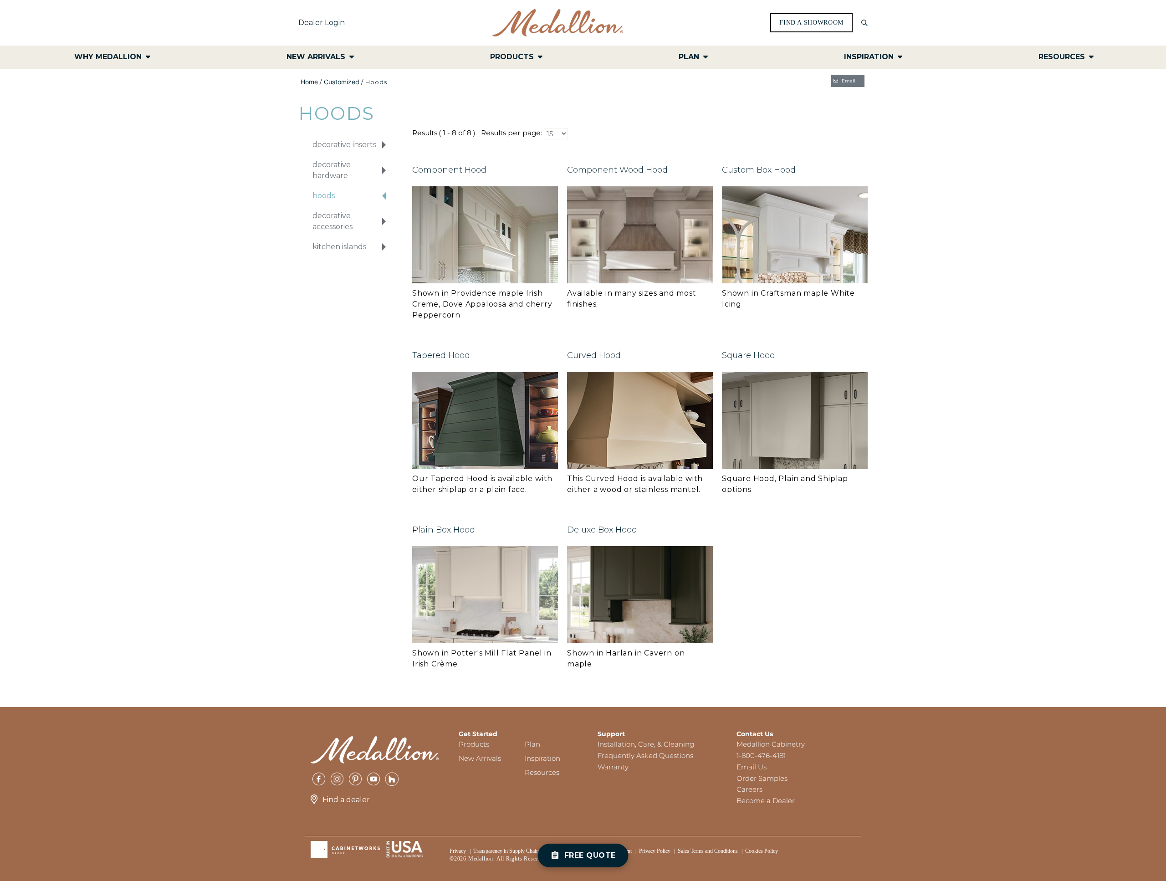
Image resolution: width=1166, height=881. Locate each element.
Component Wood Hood (617, 170)
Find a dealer (346, 799)
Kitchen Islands (339, 246)
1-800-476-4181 (761, 755)
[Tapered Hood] (485, 419)
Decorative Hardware (331, 170)
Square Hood (748, 355)
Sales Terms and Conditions (708, 851)
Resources (542, 772)
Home (309, 82)
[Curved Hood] (640, 419)
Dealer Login (321, 22)
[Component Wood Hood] (640, 234)
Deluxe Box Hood (602, 530)
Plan (532, 744)
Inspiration (542, 758)
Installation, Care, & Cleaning (646, 744)
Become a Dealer (765, 800)
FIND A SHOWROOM (811, 23)
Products (474, 744)
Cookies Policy (761, 851)
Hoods (323, 195)
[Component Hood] (485, 234)
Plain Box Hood (443, 530)
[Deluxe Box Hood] (640, 594)
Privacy (458, 851)
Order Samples (762, 778)
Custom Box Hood (759, 170)
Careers (749, 789)
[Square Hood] (795, 419)
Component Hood (449, 170)
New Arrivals (480, 758)
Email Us (751, 767)
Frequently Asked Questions (645, 755)
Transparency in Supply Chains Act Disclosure (523, 851)
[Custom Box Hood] (795, 234)
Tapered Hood (441, 355)
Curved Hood (594, 355)
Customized (341, 82)
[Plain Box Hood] (485, 594)
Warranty (613, 767)
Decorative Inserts (344, 144)
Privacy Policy (654, 851)
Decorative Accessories (332, 221)
